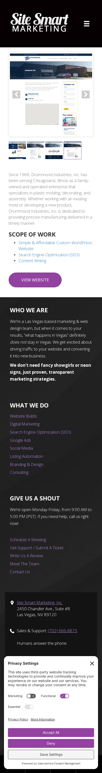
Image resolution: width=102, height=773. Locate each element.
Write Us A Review (26, 555)
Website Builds (23, 416)
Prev (16, 94)
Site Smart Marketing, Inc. (40, 602)
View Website (35, 280)
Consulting (19, 472)
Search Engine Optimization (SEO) (49, 255)
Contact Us (20, 571)
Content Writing (32, 260)
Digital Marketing (25, 424)
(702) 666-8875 (62, 630)
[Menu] (86, 23)
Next (86, 94)
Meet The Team (24, 564)
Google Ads (20, 440)
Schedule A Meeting (28, 539)
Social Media (21, 448)
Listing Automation (26, 456)
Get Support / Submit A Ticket (36, 548)
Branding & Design (26, 464)
